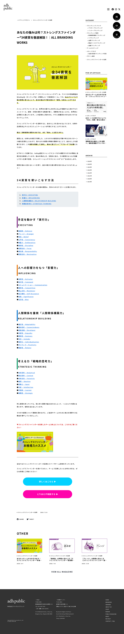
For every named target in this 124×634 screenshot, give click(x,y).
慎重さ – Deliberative (26, 242)
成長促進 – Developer (26, 330)
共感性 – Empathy (25, 333)
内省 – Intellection (25, 387)
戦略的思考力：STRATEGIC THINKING (36, 204)
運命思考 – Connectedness (28, 327)
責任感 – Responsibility (27, 251)
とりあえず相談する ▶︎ (47, 494)
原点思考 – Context (25, 375)
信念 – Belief (23, 237)
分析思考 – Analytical (26, 373)
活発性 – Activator (25, 279)
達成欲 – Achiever (25, 231)
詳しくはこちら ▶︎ (47, 481)
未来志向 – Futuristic (26, 378)
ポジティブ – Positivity (27, 345)
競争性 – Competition (26, 288)
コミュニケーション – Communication (32, 285)
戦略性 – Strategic (25, 393)
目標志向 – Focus (25, 248)
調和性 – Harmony (25, 336)
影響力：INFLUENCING (31, 198)
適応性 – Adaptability (26, 324)
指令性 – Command (25, 282)
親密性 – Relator (24, 348)
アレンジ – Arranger (26, 234)
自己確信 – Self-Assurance (28, 294)
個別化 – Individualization (28, 342)
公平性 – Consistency (26, 240)
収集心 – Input (24, 384)
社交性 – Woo (23, 299)
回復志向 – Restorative (27, 254)
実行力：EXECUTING (30, 195)
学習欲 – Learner (25, 390)
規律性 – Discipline (25, 245)
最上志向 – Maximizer (26, 291)
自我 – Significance (26, 297)
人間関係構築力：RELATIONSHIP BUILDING (39, 201)
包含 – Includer (24, 339)
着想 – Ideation (24, 381)
